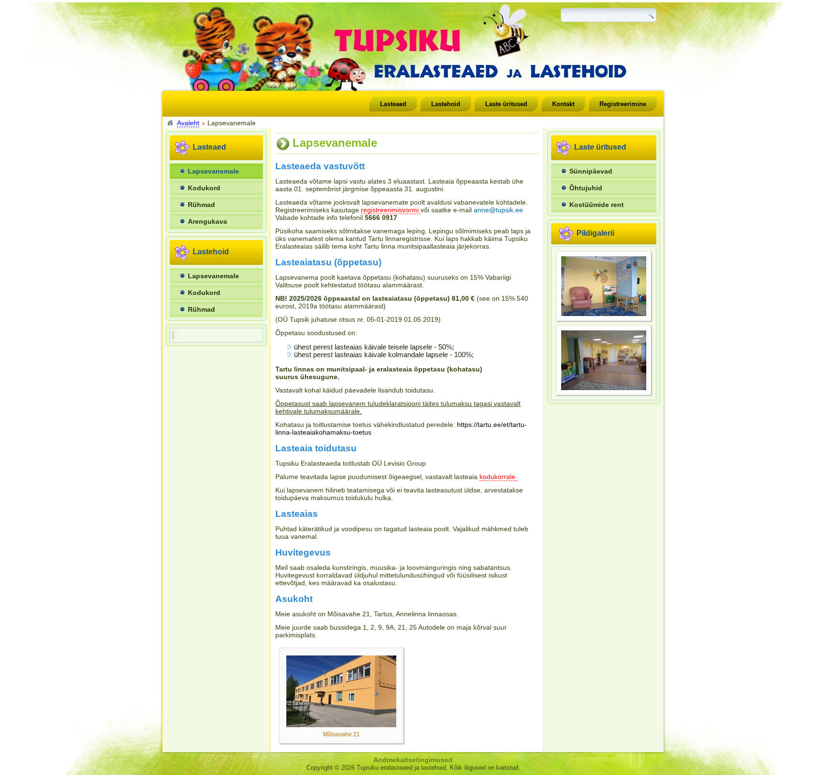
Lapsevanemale (213, 171)
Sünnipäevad (590, 171)
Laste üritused (506, 104)
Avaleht (188, 123)
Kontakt (563, 104)
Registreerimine (622, 104)
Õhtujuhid (585, 188)
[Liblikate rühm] (603, 388)
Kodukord (204, 188)
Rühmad (201, 204)
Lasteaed (393, 104)
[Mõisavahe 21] (341, 725)
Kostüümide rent (596, 204)
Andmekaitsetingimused (413, 760)
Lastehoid (445, 104)
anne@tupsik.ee (498, 210)
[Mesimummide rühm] (603, 313)
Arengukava (207, 221)
